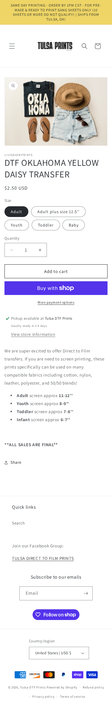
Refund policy (93, 687)
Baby (74, 225)
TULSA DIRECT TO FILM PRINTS (43, 558)
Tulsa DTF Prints (33, 687)
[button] (12, 46)
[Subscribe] (85, 593)
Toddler (46, 225)
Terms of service (72, 696)
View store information (33, 334)
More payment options (56, 302)
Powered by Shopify (62, 687)
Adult (16, 211)
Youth (17, 225)
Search (18, 523)
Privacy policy (43, 696)
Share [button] (16, 462)
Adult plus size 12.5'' (58, 211)
